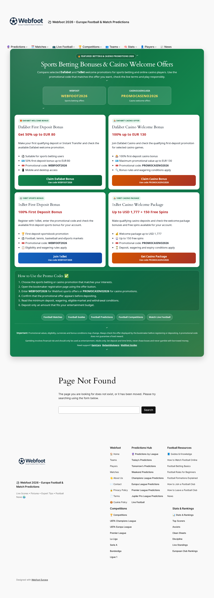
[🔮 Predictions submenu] (26, 47)
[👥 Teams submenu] (119, 47)
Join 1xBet (60, 258)
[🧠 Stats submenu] (136, 47)
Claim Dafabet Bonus (60, 180)
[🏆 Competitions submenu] (101, 47)
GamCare (96, 345)
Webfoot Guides (129, 345)
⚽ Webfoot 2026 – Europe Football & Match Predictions (88, 22)
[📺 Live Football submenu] (74, 47)
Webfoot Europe (39, 579)
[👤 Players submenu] (156, 47)
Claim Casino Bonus (154, 180)
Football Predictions (102, 317)
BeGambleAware (110, 345)
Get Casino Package (154, 258)
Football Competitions (131, 317)
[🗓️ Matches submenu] (47, 47)
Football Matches (53, 317)
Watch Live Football (159, 317)
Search (148, 409)
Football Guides (76, 317)
